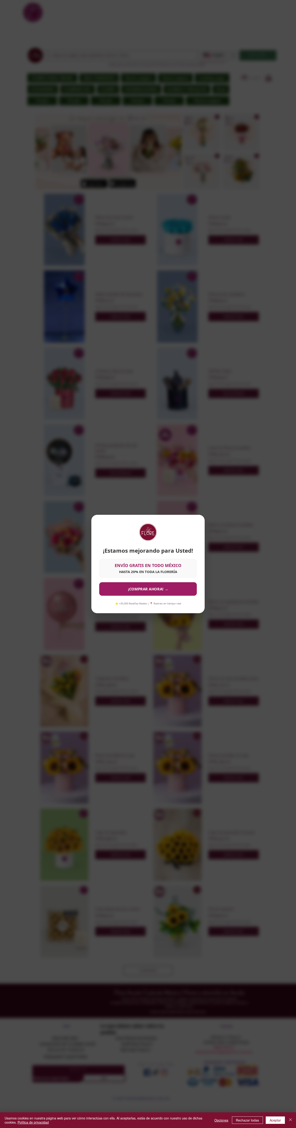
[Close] (290, 1120)
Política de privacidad (33, 1122)
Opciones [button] (221, 1120)
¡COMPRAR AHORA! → (148, 589)
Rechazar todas (247, 1120)
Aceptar (275, 1120)
